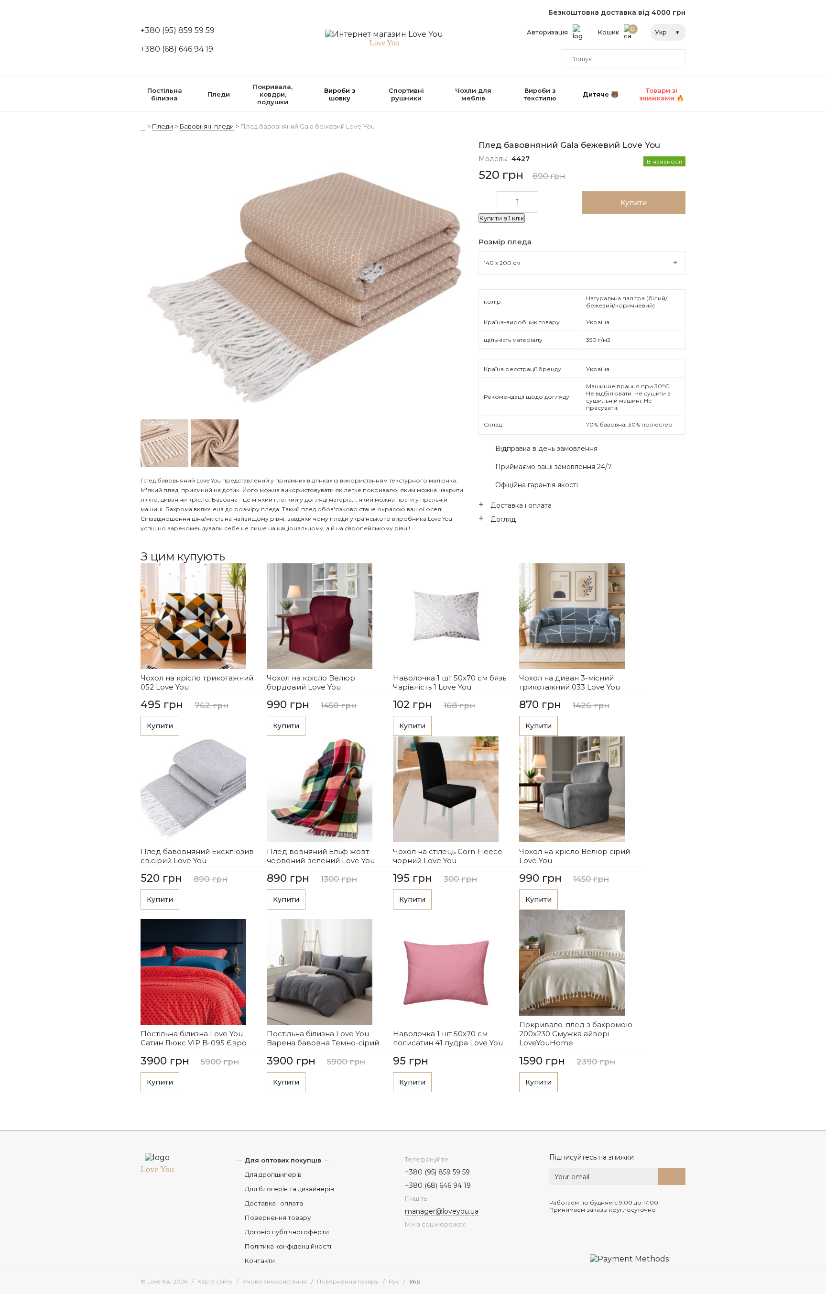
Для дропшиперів (273, 1174)
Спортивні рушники (406, 94)
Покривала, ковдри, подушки (273, 94)
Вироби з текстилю (539, 94)
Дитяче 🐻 (601, 94)
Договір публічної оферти (287, 1232)
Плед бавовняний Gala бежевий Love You (307, 126)
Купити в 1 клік (501, 218)
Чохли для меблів (473, 94)
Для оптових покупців (283, 1160)
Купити (160, 726)
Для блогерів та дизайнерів (289, 1189)
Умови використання (274, 1281)
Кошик (616, 30)
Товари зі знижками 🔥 (661, 94)
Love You (157, 1169)
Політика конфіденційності (288, 1246)
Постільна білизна (164, 94)
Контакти (260, 1260)
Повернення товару (278, 1217)
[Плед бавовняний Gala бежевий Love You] (304, 279)
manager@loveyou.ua (441, 1211)
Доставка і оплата (274, 1203)
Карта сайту (214, 1281)
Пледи (218, 94)
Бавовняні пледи (207, 126)
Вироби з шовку (339, 94)
